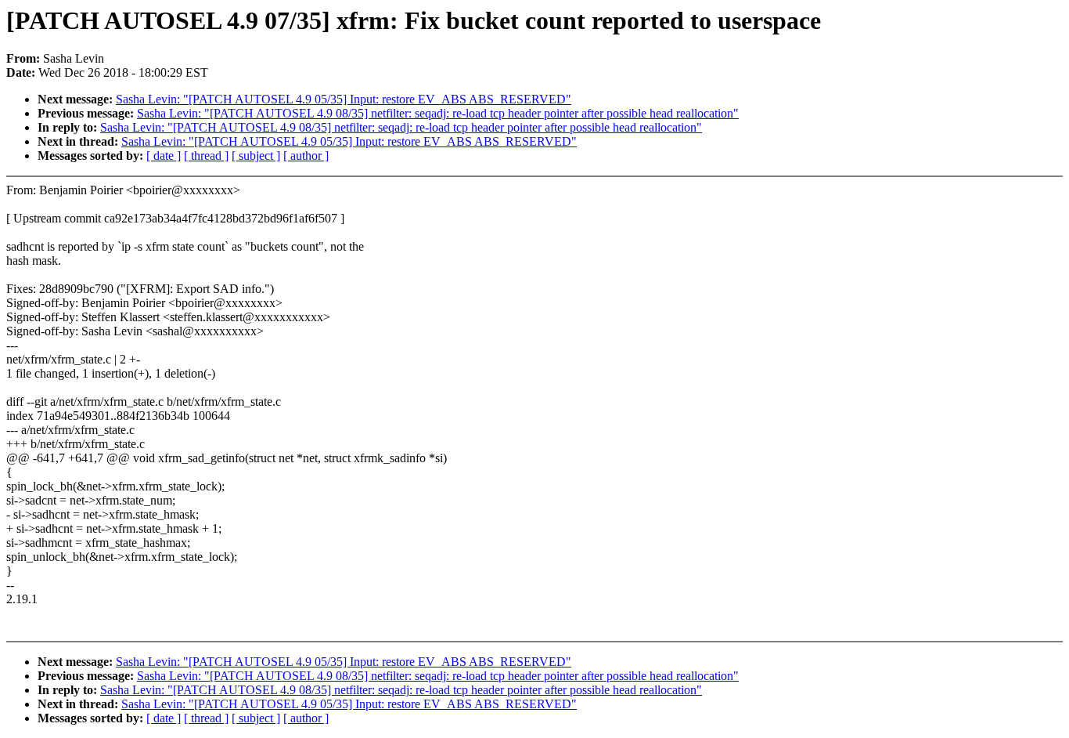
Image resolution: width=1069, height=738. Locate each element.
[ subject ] (256, 155)
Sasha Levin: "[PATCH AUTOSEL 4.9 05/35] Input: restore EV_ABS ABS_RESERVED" (343, 99)
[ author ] (306, 155)
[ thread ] (206, 155)
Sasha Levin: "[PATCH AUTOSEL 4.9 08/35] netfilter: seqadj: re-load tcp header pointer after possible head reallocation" (438, 113)
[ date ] (163, 155)
